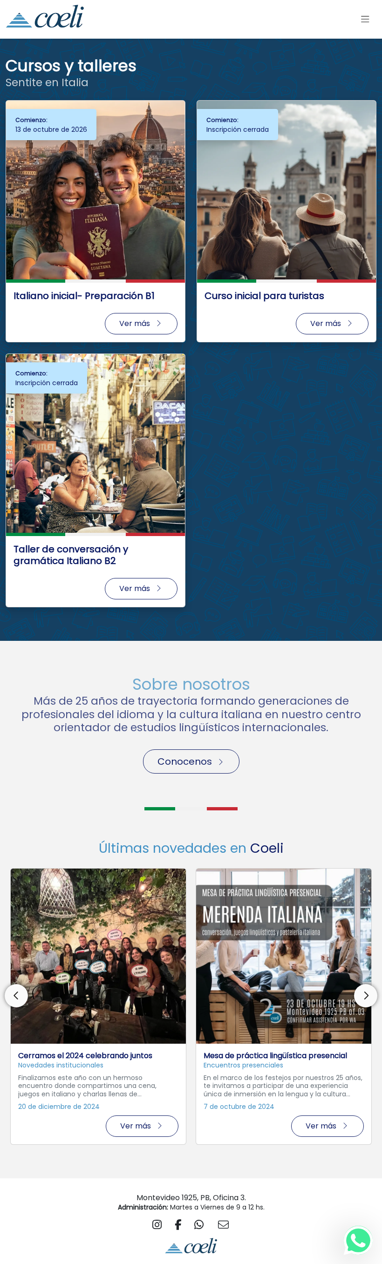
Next (365, 995)
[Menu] (365, 19)
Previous (16, 995)
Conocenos (184, 761)
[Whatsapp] (358, 1240)
